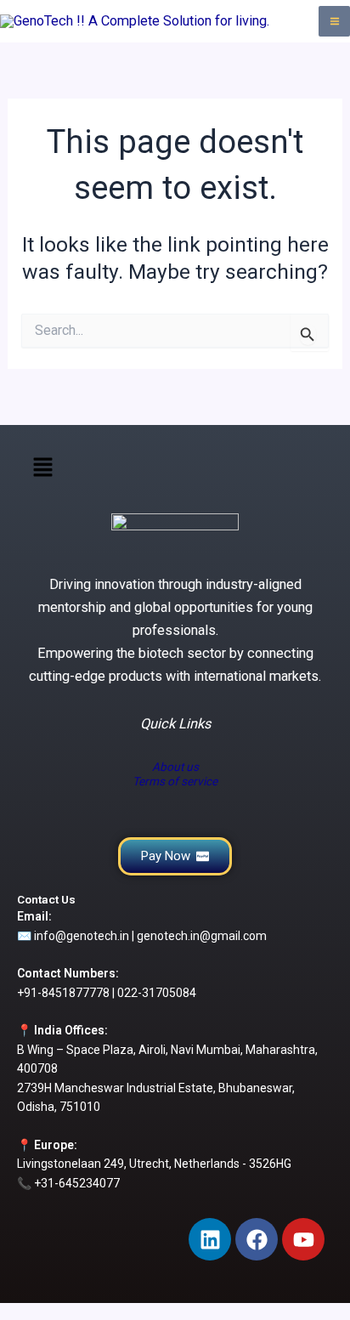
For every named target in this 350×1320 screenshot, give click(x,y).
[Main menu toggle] (334, 21)
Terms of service (175, 781)
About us (175, 766)
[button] (42, 469)
